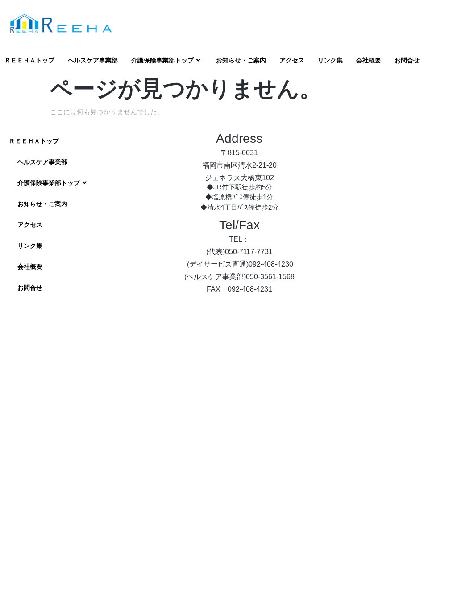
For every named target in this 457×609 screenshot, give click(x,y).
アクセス (291, 60)
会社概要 (368, 60)
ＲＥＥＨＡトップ (29, 60)
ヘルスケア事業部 (93, 60)
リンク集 (330, 60)
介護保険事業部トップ (162, 60)
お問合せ (407, 60)
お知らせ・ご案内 (241, 60)
